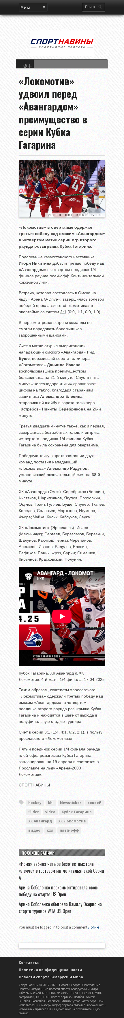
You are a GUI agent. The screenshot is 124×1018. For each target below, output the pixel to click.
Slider (33, 811)
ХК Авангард (40, 821)
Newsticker (70, 802)
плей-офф (69, 830)
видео (34, 830)
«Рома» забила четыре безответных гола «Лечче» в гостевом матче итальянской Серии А (61, 870)
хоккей (95, 802)
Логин (93, 927)
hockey (35, 802)
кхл (50, 830)
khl (51, 802)
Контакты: (29, 962)
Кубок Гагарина (77, 811)
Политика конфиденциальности (50, 969)
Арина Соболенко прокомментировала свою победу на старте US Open (58, 891)
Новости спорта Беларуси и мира (51, 977)
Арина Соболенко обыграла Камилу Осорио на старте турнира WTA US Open (60, 907)
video (50, 811)
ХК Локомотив (72, 821)
